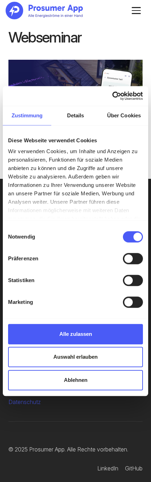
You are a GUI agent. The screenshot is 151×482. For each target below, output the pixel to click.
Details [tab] (75, 115)
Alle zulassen (75, 334)
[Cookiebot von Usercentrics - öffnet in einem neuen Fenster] (112, 95)
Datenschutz (24, 401)
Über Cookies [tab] (124, 115)
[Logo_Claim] (44, 10)
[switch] (133, 258)
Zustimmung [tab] (27, 115)
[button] (136, 10)
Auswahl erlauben (75, 357)
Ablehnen (75, 380)
